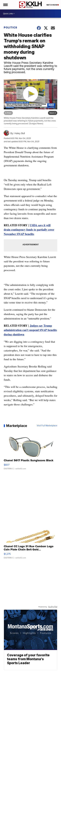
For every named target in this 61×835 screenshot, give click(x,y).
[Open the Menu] (5, 5)
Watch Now (51, 5)
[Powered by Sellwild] (52, 607)
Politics (10, 27)
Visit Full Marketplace (47, 426)
